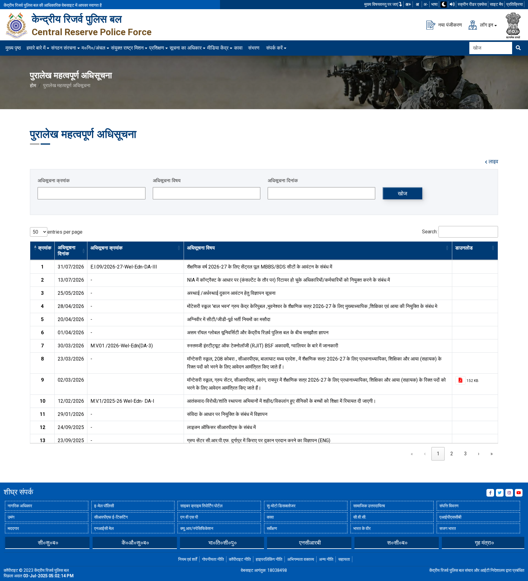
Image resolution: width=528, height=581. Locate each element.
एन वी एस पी (189, 517)
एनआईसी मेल (104, 528)
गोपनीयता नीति (213, 559)
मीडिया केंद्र (218, 48)
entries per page (64, 232)
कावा (238, 48)
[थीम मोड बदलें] (444, 5)
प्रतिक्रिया (514, 4)
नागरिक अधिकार (20, 505)
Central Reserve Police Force (92, 32)
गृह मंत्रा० (411, 542)
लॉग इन (486, 24)
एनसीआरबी (237, 542)
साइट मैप (496, 4)
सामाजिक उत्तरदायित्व (369, 505)
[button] (35, 248)
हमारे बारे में (36, 48)
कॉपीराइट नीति (240, 559)
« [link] (412, 454)
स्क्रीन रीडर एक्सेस (472, 4)
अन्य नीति (326, 559)
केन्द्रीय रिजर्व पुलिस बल (77, 19)
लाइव (492, 161)
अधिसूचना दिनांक (283, 180)
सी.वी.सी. (359, 517)
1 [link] (438, 454)
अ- (426, 4)
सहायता (344, 559)
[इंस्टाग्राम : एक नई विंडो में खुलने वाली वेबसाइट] (509, 493)
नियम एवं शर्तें (187, 559)
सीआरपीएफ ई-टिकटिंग (111, 517)
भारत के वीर (362, 528)
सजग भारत (447, 528)
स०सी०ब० (324, 542)
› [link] (478, 454)
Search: (430, 232)
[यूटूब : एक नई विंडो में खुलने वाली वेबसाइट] (518, 493)
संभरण (253, 48)
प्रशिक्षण (156, 48)
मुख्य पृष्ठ (13, 48)
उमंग (11, 517)
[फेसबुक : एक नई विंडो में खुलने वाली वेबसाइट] (490, 493)
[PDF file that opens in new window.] (460, 380)
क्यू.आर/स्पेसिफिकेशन (196, 528)
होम (33, 85)
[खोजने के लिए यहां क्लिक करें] (518, 48)
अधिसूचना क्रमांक (54, 180)
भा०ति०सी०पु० (150, 542)
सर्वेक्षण (272, 528)
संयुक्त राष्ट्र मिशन (127, 48)
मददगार (13, 528)
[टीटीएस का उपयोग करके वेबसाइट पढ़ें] (452, 4)
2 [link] (451, 454)
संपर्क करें (274, 48)
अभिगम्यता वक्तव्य (300, 559)
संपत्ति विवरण (449, 505)
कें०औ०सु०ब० (62, 542)
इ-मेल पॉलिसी (104, 505)
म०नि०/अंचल (93, 48)
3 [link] (465, 454)
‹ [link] (425, 454)
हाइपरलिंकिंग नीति (269, 559)
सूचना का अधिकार (186, 48)
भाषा (434, 4)
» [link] (491, 454)
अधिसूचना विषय (167, 180)
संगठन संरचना (63, 48)
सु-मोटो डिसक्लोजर (281, 505)
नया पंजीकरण (449, 24)
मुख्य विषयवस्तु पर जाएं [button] (381, 4)
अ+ (408, 4)
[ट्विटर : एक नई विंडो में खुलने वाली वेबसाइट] (500, 493)
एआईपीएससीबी (450, 517)
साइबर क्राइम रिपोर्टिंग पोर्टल (201, 505)
